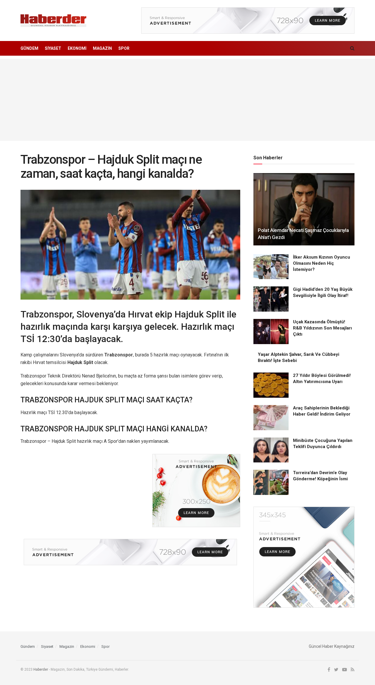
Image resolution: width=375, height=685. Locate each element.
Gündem (29, 48)
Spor (123, 48)
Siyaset (53, 48)
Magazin (102, 48)
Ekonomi (77, 48)
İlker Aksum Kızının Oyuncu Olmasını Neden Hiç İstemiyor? (321, 263)
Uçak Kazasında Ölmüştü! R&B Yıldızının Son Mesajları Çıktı (322, 328)
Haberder (40, 669)
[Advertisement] (187, 100)
